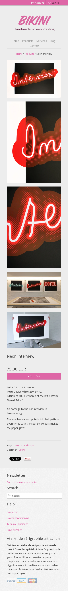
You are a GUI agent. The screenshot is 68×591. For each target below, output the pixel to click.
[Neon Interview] (34, 79)
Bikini (22, 449)
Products (28, 41)
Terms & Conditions (17, 524)
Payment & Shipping (18, 518)
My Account (37, 2)
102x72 (18, 445)
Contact (34, 46)
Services (41, 41)
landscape (28, 445)
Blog (52, 41)
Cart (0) (55, 2)
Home (15, 41)
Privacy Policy (14, 529)
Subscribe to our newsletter (22, 482)
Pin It (27, 459)
